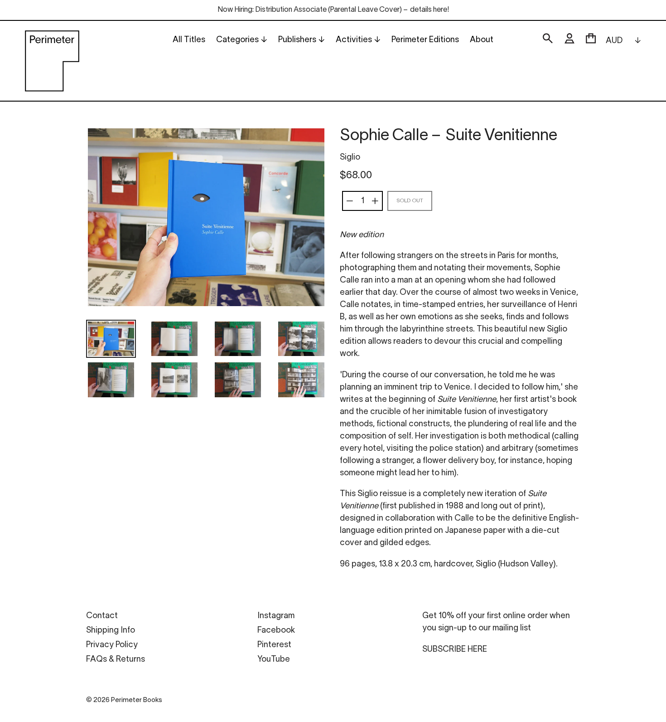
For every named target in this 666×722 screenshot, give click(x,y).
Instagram (275, 616)
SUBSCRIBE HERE (454, 650)
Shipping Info (110, 630)
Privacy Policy (112, 645)
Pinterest (274, 645)
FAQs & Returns (115, 659)
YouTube (273, 659)
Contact (102, 616)
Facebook (276, 630)
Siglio (350, 157)
